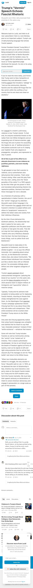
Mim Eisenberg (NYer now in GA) (15, 464)
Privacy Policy (22, 576)
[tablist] (9, 421)
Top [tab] (3, 499)
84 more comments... (7, 490)
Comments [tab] (5, 421)
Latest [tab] (8, 499)
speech (9, 83)
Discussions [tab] (15, 499)
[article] (16, 508)
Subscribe (23, 2)
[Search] (30, 499)
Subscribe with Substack (18, 569)
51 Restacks (23, 402)
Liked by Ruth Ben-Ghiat (12, 439)
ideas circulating (15, 280)
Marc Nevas (8, 437)
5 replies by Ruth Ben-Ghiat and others (18, 456)
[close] (27, 535)
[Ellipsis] (30, 437)
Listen (29, 24)
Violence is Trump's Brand (11, 504)
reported (26, 301)
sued (7, 59)
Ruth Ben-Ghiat (10, 23)
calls (28, 140)
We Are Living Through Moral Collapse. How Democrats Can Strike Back (12, 519)
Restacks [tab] (13, 421)
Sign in (29, 2)
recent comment (13, 273)
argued (7, 131)
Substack (7, 584)
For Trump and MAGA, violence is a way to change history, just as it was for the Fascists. (12, 507)
